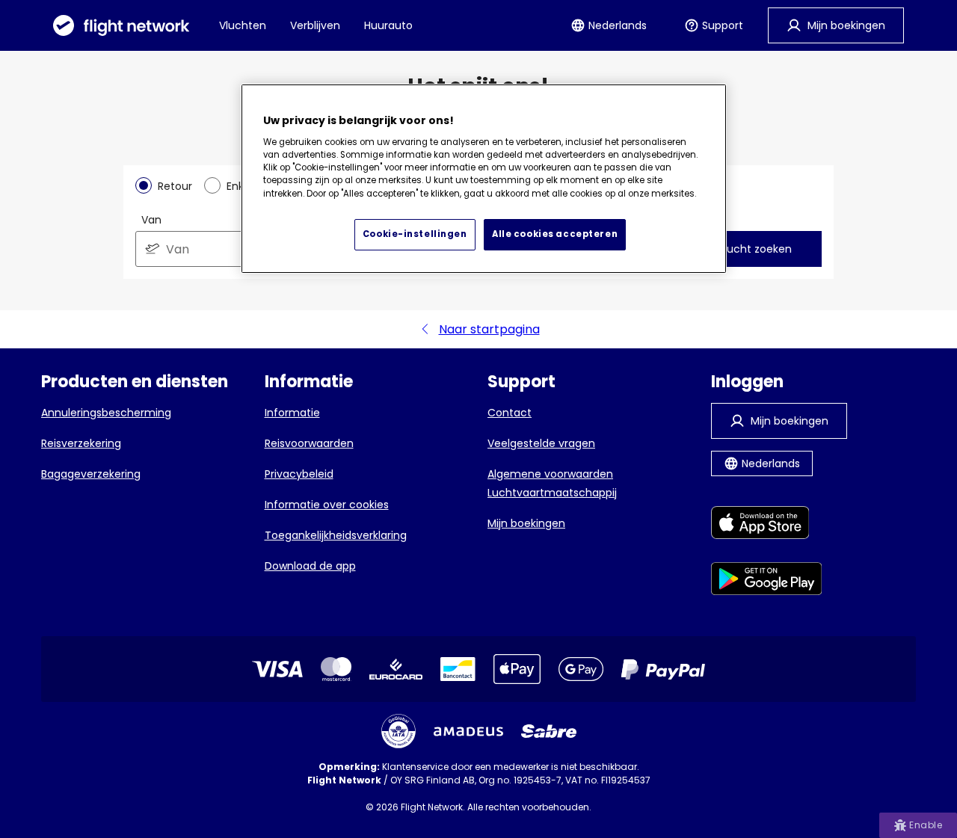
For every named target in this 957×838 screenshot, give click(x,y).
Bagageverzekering (91, 473)
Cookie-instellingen (415, 234)
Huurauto (388, 25)
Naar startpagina (489, 329)
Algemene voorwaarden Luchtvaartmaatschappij (552, 483)
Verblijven (315, 25)
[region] (484, 179)
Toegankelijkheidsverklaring (336, 535)
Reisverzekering (81, 443)
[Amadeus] (468, 731)
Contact (509, 412)
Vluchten (242, 25)
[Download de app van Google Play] (766, 581)
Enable (925, 825)
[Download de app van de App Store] (766, 525)
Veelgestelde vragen (541, 443)
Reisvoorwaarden (309, 443)
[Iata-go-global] (398, 731)
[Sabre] (548, 731)
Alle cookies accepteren (555, 234)
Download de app (310, 565)
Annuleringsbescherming (106, 412)
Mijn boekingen (526, 523)
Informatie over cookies (327, 504)
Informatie (292, 412)
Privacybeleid (299, 473)
